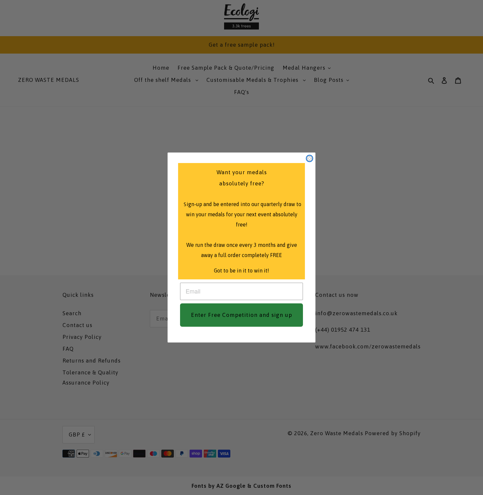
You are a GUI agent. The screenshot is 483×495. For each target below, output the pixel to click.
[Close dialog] (309, 158)
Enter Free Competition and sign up (241, 315)
